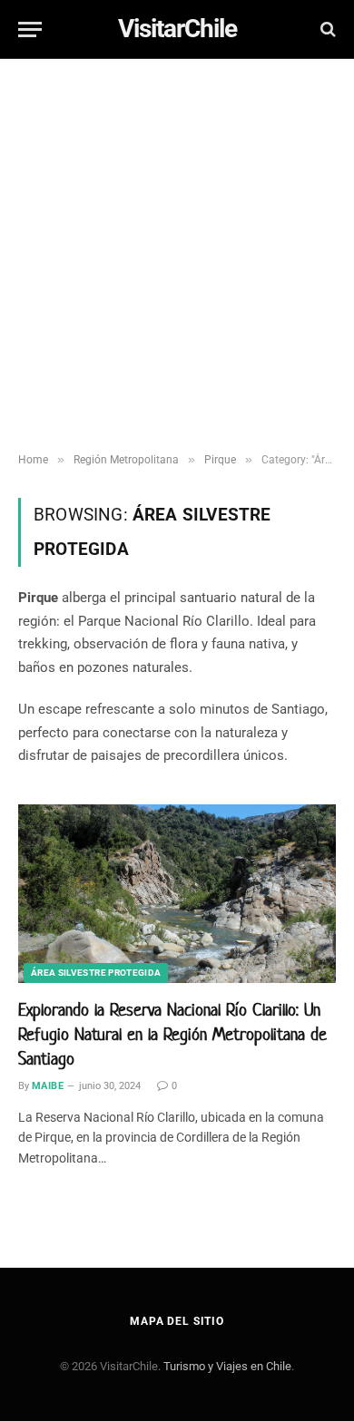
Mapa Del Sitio (177, 1321)
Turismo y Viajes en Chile (227, 1366)
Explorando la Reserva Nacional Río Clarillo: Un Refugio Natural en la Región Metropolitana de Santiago (172, 1034)
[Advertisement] (177, 258)
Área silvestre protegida (96, 973)
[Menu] (30, 29)
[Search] (326, 29)
